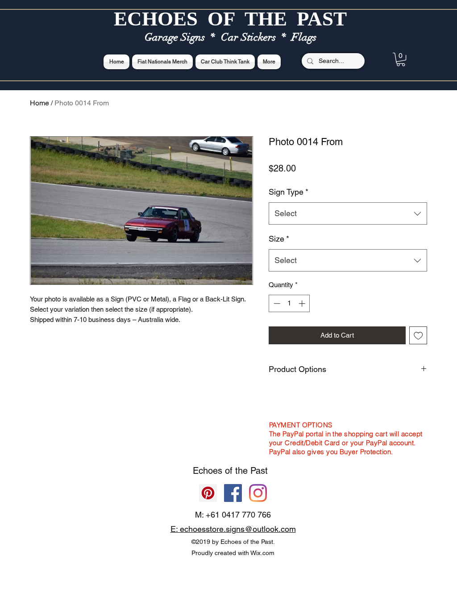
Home (39, 103)
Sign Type (288, 191)
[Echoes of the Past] (258, 493)
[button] (401, 59)
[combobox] (348, 213)
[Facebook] (233, 493)
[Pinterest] (208, 493)
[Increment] (303, 303)
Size (279, 238)
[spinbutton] (289, 303)
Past (259, 470)
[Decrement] (276, 303)
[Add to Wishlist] (418, 335)
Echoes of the (221, 470)
